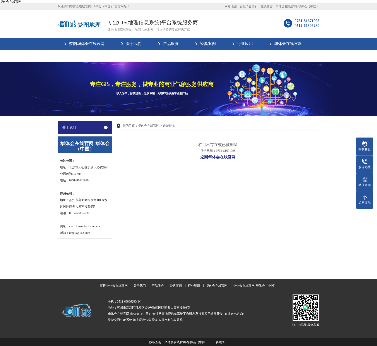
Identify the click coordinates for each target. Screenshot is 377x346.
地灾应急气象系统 (145, 320)
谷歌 (251, 6)
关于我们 (134, 43)
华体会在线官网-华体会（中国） (297, 6)
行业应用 (245, 43)
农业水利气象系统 (170, 320)
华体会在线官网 (10, 1)
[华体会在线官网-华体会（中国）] (79, 23)
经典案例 (208, 43)
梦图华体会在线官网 (87, 43)
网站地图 (230, 6)
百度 (243, 6)
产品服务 (171, 43)
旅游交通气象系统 (120, 320)
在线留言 (266, 6)
